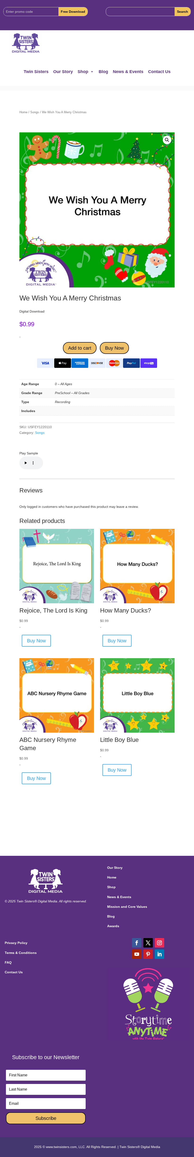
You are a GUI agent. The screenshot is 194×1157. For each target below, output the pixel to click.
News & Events (128, 71)
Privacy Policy (16, 943)
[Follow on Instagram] (159, 943)
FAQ (8, 962)
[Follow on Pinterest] (148, 954)
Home (23, 112)
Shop (83, 71)
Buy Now (114, 348)
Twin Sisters (36, 71)
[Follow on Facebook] (136, 943)
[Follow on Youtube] (136, 954)
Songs (34, 112)
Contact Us (159, 71)
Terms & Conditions (21, 953)
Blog (103, 71)
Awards (113, 926)
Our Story (63, 71)
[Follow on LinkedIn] (159, 954)
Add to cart (79, 348)
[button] (167, 140)
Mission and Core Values (127, 907)
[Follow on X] (148, 943)
